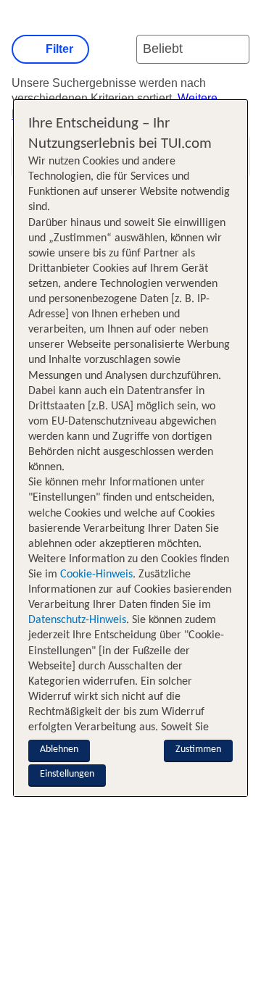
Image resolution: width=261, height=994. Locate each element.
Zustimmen (198, 749)
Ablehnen (59, 749)
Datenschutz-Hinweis (77, 620)
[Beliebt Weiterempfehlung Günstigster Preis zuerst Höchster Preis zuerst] (192, 49)
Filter (59, 49)
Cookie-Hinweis (95, 574)
